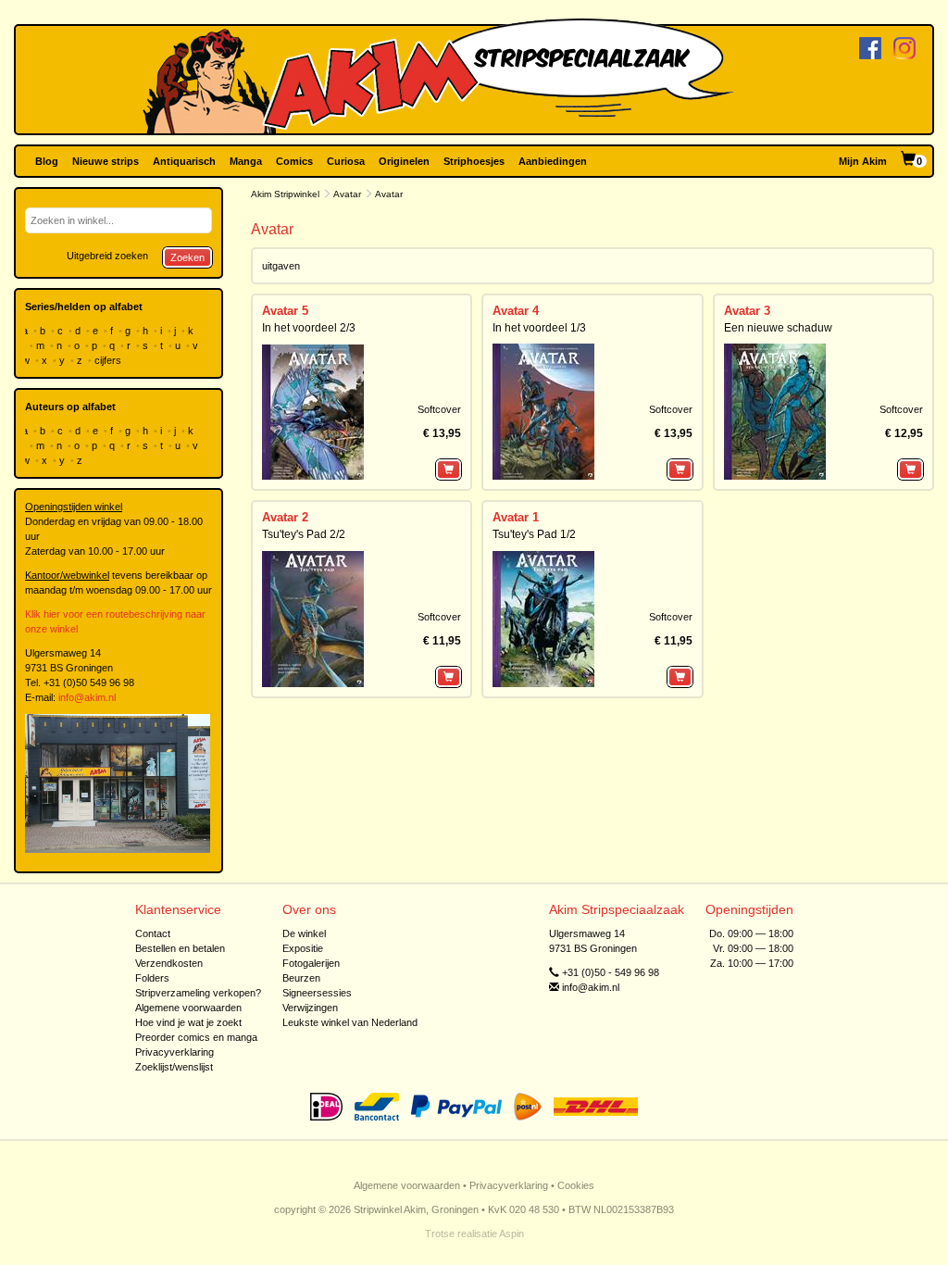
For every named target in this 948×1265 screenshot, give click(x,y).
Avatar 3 (747, 311)
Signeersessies (317, 992)
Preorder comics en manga (196, 1037)
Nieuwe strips (105, 161)
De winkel (304, 933)
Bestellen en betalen (180, 948)
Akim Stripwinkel (285, 194)
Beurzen (301, 977)
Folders (152, 977)
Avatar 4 (516, 311)
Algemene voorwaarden (188, 1007)
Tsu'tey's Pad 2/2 (303, 534)
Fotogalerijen (311, 963)
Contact (152, 933)
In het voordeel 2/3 (309, 327)
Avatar (347, 194)
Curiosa (346, 161)
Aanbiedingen (552, 161)
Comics (294, 161)
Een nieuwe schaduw (778, 327)
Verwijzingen (310, 1007)
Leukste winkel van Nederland (350, 1022)
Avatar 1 (516, 517)
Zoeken (187, 257)
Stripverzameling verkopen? (198, 992)
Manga (246, 161)
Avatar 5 (285, 311)
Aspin (511, 1233)
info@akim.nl (87, 697)
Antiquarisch (184, 161)
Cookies (575, 1185)
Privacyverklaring (174, 1052)
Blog (46, 161)
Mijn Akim (863, 161)
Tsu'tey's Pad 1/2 (534, 534)
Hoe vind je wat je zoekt (188, 1022)
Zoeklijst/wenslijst (174, 1066)
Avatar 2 (285, 517)
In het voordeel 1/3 (539, 327)
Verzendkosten (169, 963)
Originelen (404, 161)
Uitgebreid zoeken (107, 255)
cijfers (109, 360)
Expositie (302, 948)
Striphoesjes (474, 161)
